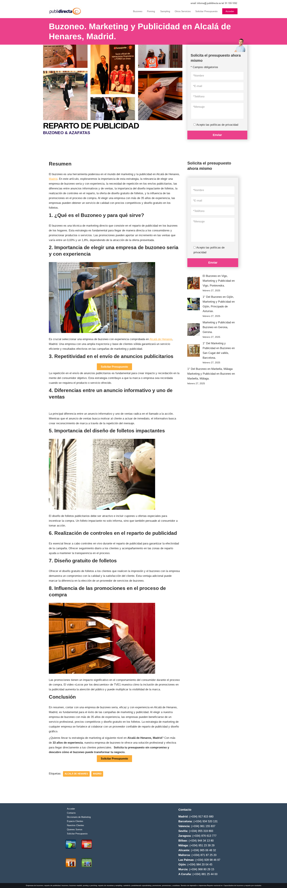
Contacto (71, 813)
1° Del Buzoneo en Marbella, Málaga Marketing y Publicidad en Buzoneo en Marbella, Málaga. (211, 373)
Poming (151, 11)
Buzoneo (137, 11)
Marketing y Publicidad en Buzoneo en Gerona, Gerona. (219, 327)
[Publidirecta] (65, 11)
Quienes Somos (74, 829)
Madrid (53, 178)
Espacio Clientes (75, 821)
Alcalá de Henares (160, 339)
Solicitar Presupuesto (206, 11)
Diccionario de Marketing (79, 817)
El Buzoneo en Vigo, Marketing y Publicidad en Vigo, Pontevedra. (219, 280)
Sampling (165, 11)
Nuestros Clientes (75, 825)
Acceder (230, 11)
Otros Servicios (183, 11)
